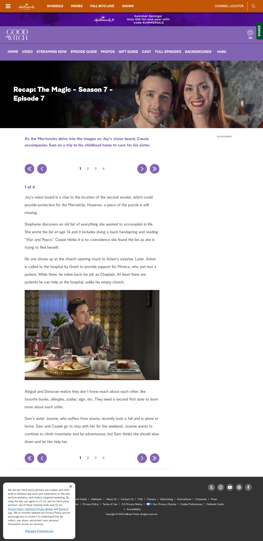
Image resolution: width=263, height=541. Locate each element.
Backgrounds (198, 52)
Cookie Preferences (191, 504)
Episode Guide (84, 52)
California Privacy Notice (39, 509)
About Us (111, 499)
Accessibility (134, 509)
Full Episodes (168, 52)
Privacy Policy (90, 504)
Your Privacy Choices (164, 504)
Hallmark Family (78, 499)
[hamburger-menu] (8, 6)
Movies (77, 6)
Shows (128, 6)
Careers (151, 499)
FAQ (140, 499)
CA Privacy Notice (132, 504)
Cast (146, 52)
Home (13, 52)
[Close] (71, 486)
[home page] (26, 6)
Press (214, 499)
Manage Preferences (39, 531)
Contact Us (127, 499)
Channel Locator (229, 6)
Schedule (55, 6)
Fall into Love (102, 6)
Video (27, 52)
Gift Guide (128, 52)
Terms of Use (110, 504)
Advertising (166, 499)
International (184, 499)
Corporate (201, 499)
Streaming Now (52, 52)
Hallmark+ (96, 499)
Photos (108, 52)
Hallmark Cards (215, 504)
